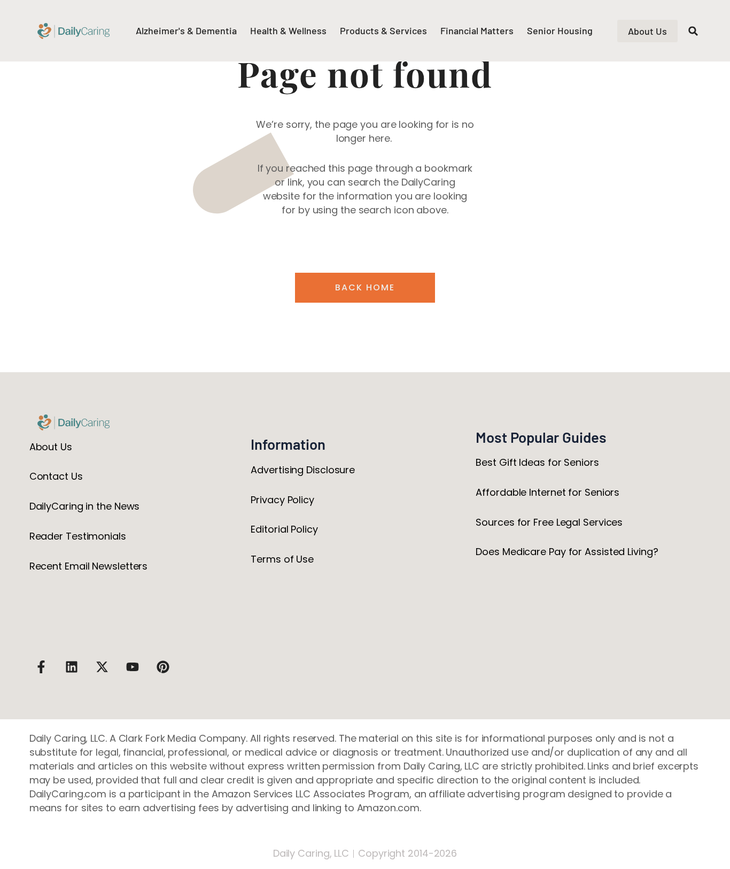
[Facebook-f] (41, 666)
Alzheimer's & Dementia (186, 30)
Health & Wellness (288, 30)
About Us (50, 446)
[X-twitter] (102, 666)
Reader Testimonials (77, 536)
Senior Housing (560, 30)
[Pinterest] (163, 666)
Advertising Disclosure (303, 469)
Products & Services (383, 30)
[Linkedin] (71, 666)
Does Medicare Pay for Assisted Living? (567, 551)
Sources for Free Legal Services (549, 522)
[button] (693, 31)
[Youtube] (132, 666)
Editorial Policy (284, 529)
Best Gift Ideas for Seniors (537, 462)
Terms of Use (282, 559)
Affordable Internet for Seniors (547, 492)
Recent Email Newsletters (88, 566)
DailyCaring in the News (84, 506)
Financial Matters (477, 30)
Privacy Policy (282, 499)
